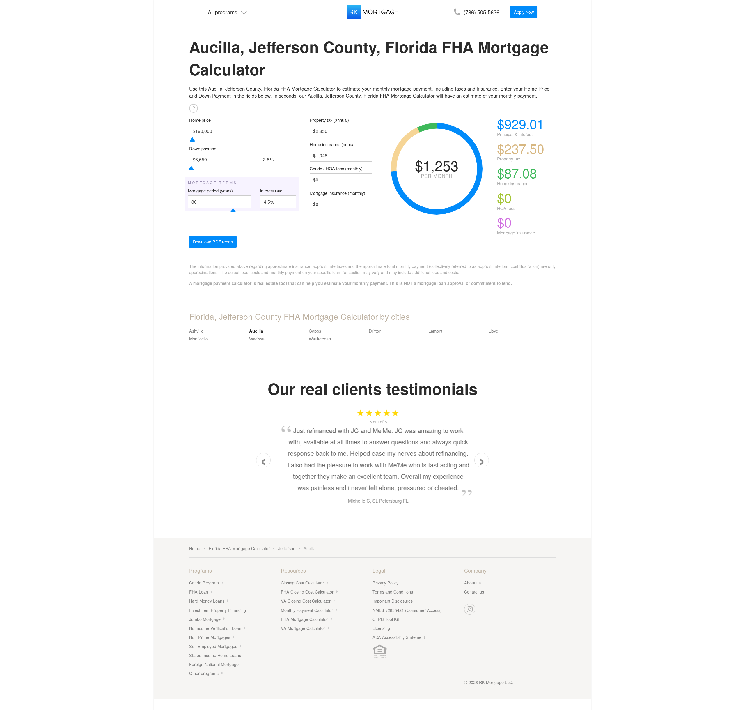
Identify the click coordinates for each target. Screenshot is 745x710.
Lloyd (493, 331)
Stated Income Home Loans (215, 655)
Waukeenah (320, 338)
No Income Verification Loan (215, 628)
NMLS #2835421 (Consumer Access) (407, 610)
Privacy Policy (385, 583)
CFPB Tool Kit (385, 619)
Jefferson (286, 548)
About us (472, 583)
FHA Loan (198, 592)
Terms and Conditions (392, 592)
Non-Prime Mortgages (209, 637)
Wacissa (257, 338)
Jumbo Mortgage (205, 619)
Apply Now (524, 12)
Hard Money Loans (206, 601)
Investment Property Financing (217, 610)
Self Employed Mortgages (213, 646)
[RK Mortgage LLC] (372, 12)
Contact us (474, 592)
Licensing (381, 628)
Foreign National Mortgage (214, 664)
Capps (315, 331)
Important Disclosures (392, 601)
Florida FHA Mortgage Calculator (239, 548)
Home (194, 548)
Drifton (375, 331)
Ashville (196, 331)
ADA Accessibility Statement (398, 637)
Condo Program (204, 583)
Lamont (435, 331)
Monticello (198, 338)
